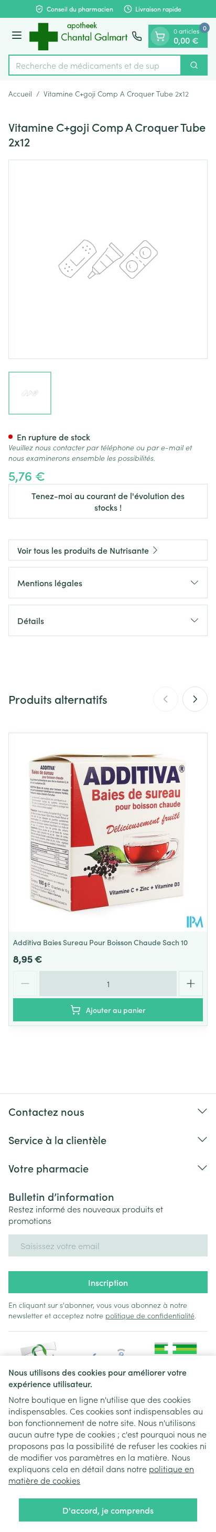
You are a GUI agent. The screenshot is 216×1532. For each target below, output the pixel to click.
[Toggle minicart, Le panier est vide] (159, 36)
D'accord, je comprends (108, 1510)
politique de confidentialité (150, 1315)
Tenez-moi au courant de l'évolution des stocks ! (108, 501)
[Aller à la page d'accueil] (78, 36)
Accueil (20, 93)
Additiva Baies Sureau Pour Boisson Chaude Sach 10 (100, 942)
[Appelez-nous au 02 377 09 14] (137, 36)
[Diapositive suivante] (195, 699)
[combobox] (94, 65)
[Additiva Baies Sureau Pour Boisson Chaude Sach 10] (108, 832)
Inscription (108, 1282)
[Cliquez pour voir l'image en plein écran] (108, 259)
